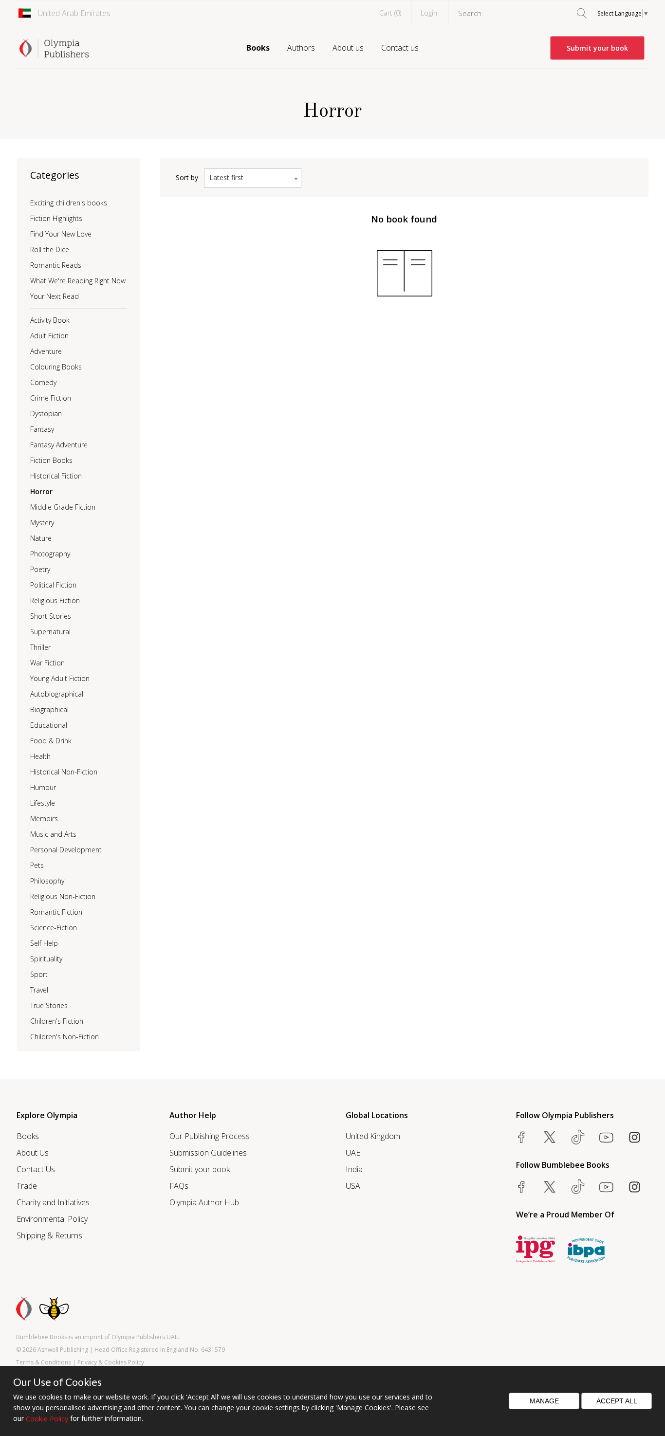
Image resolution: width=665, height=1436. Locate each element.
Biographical (49, 709)
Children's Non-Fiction (64, 1036)
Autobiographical (56, 694)
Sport (39, 974)
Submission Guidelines (208, 1152)
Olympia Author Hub (204, 1202)
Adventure (46, 351)
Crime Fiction (50, 398)
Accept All (616, 1401)
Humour (43, 787)
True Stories (49, 1005)
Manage (544, 1401)
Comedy (43, 382)
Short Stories (50, 616)
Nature (41, 538)
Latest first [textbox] (226, 177)
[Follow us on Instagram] (634, 1137)
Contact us (400, 47)
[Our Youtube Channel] (606, 1137)
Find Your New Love (61, 234)
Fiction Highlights (56, 218)
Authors (301, 47)
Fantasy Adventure (59, 444)
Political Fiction (53, 584)
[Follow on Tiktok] (578, 1187)
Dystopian (46, 413)
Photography (50, 553)
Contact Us (36, 1169)
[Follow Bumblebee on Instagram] (634, 1187)
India (354, 1169)
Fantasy (42, 429)
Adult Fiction (49, 335)
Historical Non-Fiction (63, 771)
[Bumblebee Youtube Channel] (606, 1187)
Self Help (44, 943)
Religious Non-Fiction (62, 896)
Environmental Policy (52, 1219)
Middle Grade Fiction (62, 507)
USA (353, 1185)
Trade (27, 1185)
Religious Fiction (55, 600)
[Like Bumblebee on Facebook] (521, 1187)
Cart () (390, 13)
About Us (33, 1152)
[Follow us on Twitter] (549, 1137)
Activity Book (50, 320)
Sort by (187, 177)
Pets (37, 865)
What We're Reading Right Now (78, 280)
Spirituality (46, 958)
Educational (48, 725)
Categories (54, 175)
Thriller (40, 647)
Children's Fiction (56, 1021)
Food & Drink (51, 740)
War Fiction (47, 662)
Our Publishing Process (209, 1136)
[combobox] (252, 178)
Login (429, 13)
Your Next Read (54, 296)
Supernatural (50, 631)
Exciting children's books (68, 202)
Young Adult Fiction (60, 678)
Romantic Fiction (56, 912)
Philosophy (47, 880)
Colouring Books (56, 366)
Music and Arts (53, 834)
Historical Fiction (56, 475)
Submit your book (597, 48)
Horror (41, 491)
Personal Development (66, 849)
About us (348, 47)
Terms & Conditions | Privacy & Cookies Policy (80, 1362)
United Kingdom (373, 1136)
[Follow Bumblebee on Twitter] (549, 1187)
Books (258, 47)
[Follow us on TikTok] (578, 1137)
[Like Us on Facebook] (521, 1137)
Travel (39, 989)
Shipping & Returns (49, 1235)
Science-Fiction (53, 927)
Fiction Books (51, 460)
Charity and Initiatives (53, 1202)
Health (40, 756)
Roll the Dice (49, 249)
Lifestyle (42, 803)
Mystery (42, 522)
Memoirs (44, 818)
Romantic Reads (55, 265)
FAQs (178, 1185)
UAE (353, 1152)
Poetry (40, 569)
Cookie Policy (47, 1418)
